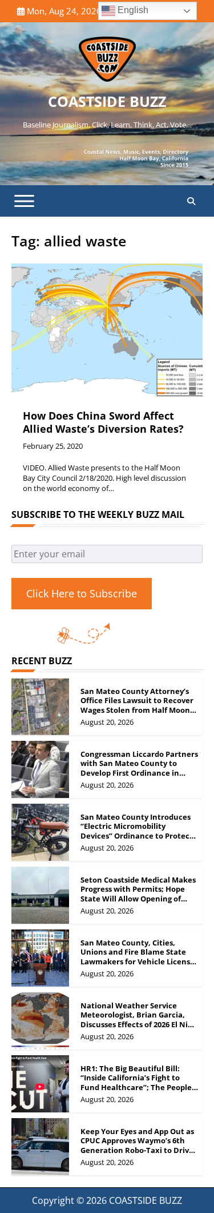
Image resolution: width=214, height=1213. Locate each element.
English (131, 10)
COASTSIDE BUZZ (107, 101)
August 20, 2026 (107, 722)
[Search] (191, 201)
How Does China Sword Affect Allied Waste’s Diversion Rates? (103, 422)
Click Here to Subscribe (81, 593)
